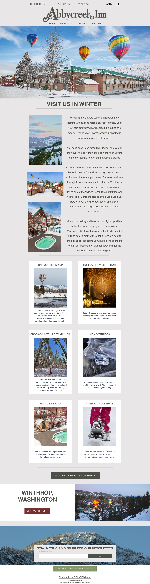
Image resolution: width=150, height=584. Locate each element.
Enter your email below (45, 551)
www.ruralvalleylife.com (82, 582)
